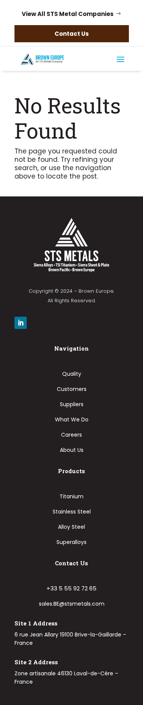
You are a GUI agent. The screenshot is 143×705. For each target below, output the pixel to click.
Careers (71, 435)
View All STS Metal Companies (68, 14)
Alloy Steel (71, 527)
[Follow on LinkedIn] (20, 323)
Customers (72, 389)
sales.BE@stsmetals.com (71, 604)
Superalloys (71, 542)
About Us (72, 450)
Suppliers (72, 404)
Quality (71, 374)
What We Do (71, 419)
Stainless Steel (72, 511)
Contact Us (72, 34)
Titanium (71, 496)
